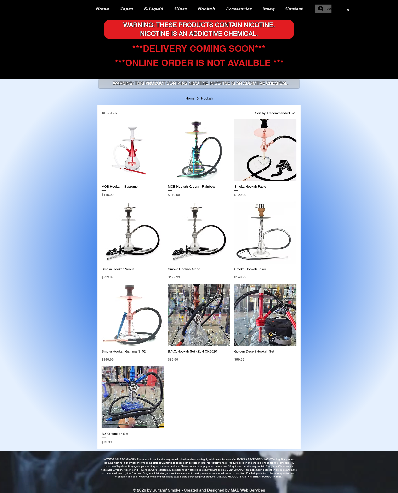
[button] (347, 9)
